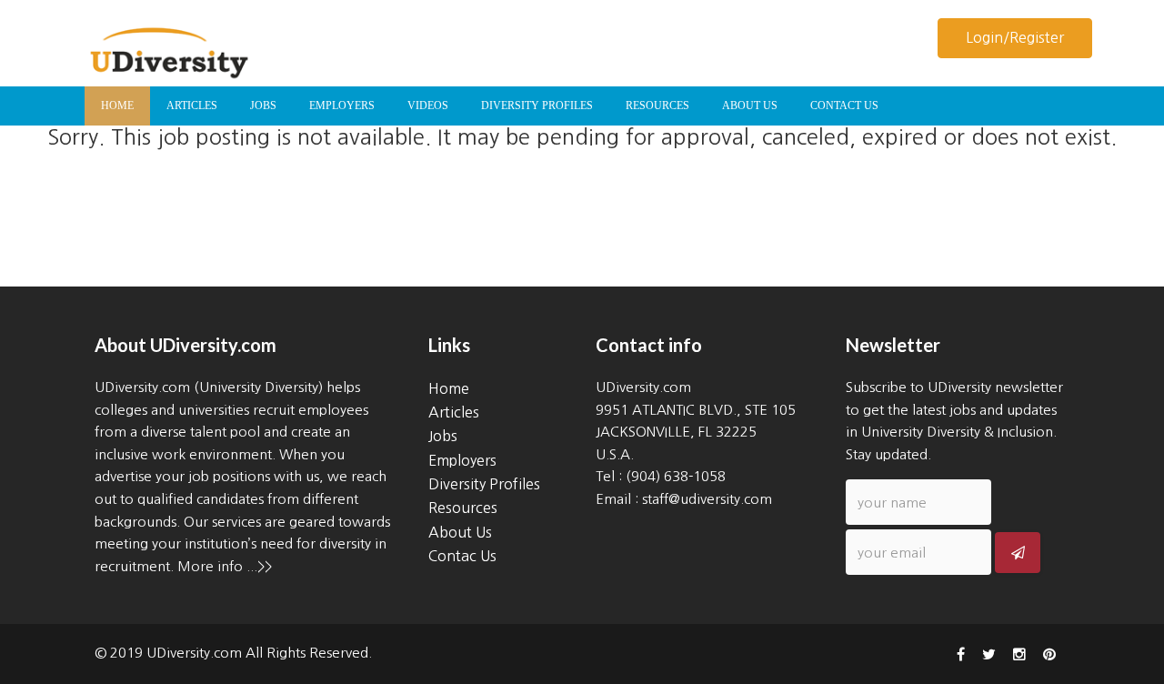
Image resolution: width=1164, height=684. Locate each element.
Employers (462, 460)
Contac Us (462, 555)
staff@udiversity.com (707, 499)
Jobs (442, 435)
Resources (462, 507)
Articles (453, 412)
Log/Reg (1015, 37)
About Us (460, 532)
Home (448, 388)
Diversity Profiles (484, 484)
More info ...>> (224, 566)
